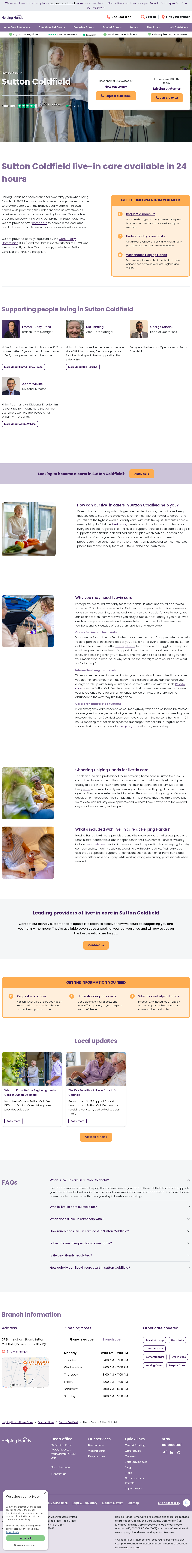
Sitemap (133, 1503)
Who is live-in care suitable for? (73, 1207)
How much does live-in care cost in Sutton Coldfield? (89, 1231)
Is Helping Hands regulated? (71, 1255)
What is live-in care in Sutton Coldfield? (79, 1180)
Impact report (134, 1488)
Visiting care (96, 1451)
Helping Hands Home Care (17, 1422)
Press (128, 1473)
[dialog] (25, 1520)
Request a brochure (140, 214)
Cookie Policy (12, 1531)
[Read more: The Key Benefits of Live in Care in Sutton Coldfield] (96, 1069)
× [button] (45, 1493)
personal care (95, 844)
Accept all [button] (25, 1538)
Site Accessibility (169, 1503)
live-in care (119, 524)
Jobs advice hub (136, 1462)
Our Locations (46, 1422)
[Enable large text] (186, 1503)
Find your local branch (134, 1480)
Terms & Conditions (54, 1503)
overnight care (125, 646)
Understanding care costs (145, 236)
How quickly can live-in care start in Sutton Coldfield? (90, 1267)
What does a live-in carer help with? (77, 1219)
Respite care (96, 1456)
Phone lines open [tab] (82, 1339)
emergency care (128, 726)
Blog (128, 1467)
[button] (25, 1545)
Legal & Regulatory (84, 1503)
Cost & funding (135, 1445)
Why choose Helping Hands (146, 255)
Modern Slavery (112, 1503)
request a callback (62, 3)
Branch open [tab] (113, 1339)
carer (86, 789)
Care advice (133, 1451)
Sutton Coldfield (68, 1422)
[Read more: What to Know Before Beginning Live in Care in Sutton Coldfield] (32, 1069)
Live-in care (96, 1445)
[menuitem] (17, 27)
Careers (130, 1456)
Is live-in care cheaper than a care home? (81, 1243)
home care (39, 223)
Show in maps (60, 1467)
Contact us (58, 1474)
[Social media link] (164, 1452)
